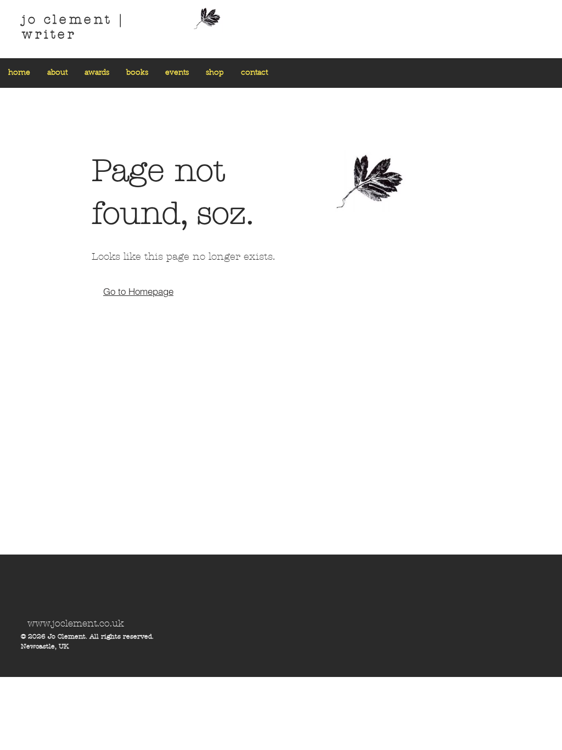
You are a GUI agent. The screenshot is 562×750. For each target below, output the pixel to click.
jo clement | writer (73, 27)
